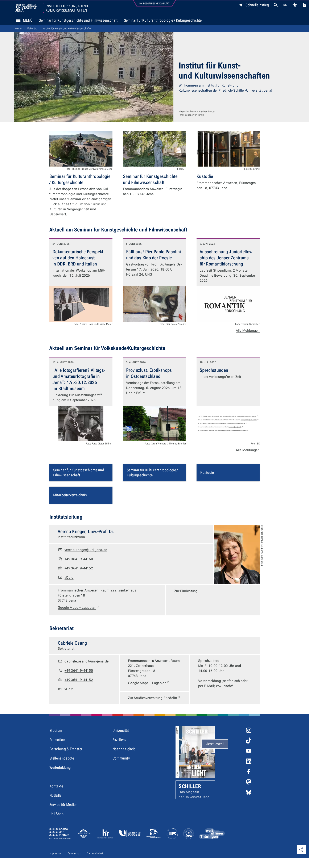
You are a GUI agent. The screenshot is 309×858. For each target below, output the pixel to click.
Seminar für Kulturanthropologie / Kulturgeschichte (163, 20)
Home (18, 28)
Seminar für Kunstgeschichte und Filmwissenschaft (78, 20)
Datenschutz (74, 853)
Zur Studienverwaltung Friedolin (154, 698)
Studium (55, 730)
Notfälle (55, 795)
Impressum (55, 853)
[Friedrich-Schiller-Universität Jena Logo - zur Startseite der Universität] (26, 8)
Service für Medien (63, 804)
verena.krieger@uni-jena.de (86, 550)
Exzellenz (119, 739)
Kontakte (56, 786)
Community (121, 758)
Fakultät (32, 28)
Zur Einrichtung (186, 591)
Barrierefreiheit (95, 853)
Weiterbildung (60, 767)
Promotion (57, 739)
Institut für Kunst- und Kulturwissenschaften (66, 8)
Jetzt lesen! (215, 744)
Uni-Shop (56, 814)
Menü (28, 20)
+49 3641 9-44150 (79, 671)
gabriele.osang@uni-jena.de (86, 661)
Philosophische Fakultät (154, 3)
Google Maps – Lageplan (79, 607)
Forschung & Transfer (65, 749)
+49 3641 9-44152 (79, 568)
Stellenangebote (61, 758)
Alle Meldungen (248, 330)
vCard (69, 577)
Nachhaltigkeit (123, 749)
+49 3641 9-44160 (79, 559)
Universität (120, 730)
